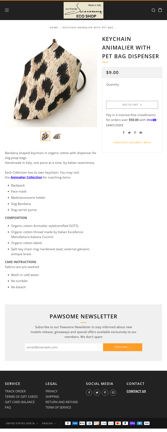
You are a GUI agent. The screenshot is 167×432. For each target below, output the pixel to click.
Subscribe (121, 347)
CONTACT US (136, 391)
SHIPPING (52, 397)
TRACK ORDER (15, 391)
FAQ (8, 407)
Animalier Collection (26, 177)
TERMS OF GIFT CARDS (21, 397)
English (47, 423)
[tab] (45, 136)
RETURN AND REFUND (62, 402)
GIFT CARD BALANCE (20, 402)
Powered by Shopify (109, 430)
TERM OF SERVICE (58, 407)
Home (54, 27)
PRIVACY (52, 391)
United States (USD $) (20, 423)
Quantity (112, 84)
